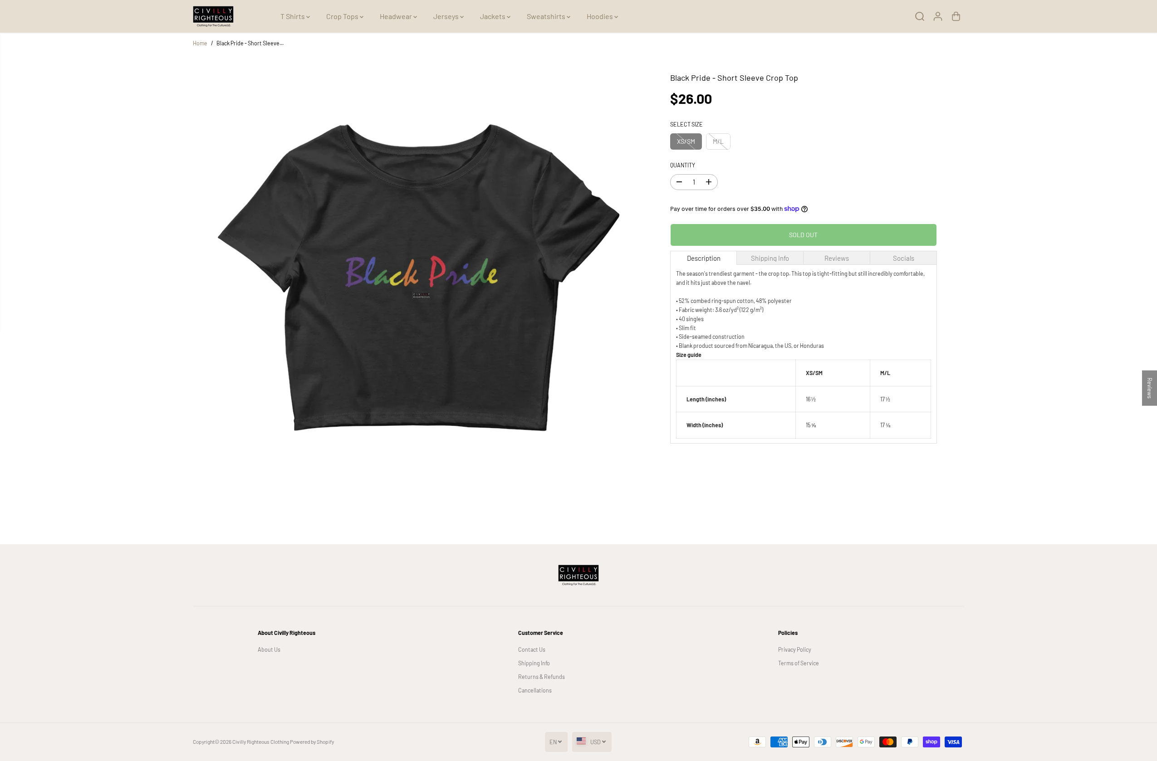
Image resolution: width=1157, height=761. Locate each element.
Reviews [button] (1150, 388)
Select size (686, 124)
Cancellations (535, 690)
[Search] (920, 16)
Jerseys (446, 16)
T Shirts (293, 16)
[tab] (703, 258)
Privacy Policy (794, 649)
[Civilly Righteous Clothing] (213, 16)
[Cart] (956, 16)
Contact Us (531, 649)
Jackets (493, 16)
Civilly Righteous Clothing (260, 741)
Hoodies (600, 16)
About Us (269, 649)
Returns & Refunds (541, 676)
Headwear (396, 16)
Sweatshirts (547, 16)
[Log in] (938, 16)
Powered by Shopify (312, 741)
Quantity (682, 165)
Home (200, 43)
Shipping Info (534, 663)
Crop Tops (343, 16)
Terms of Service (798, 663)
